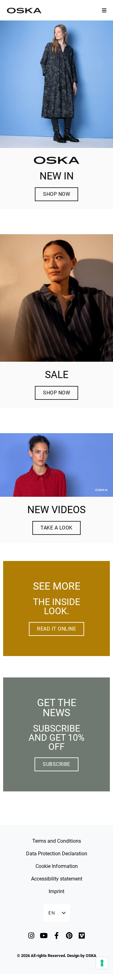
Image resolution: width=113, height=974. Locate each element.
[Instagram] (31, 935)
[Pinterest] (69, 935)
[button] (104, 10)
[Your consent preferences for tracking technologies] (102, 963)
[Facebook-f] (56, 935)
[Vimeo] (81, 935)
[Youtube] (43, 935)
